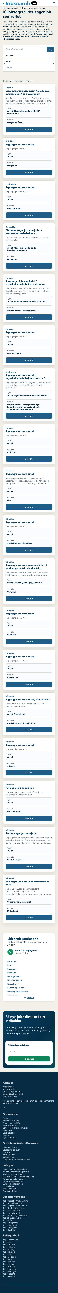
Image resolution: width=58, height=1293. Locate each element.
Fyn (9, 965)
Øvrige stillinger (10, 1191)
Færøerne (12, 969)
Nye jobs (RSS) (9, 1137)
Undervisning (9, 1186)
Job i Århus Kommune (12, 1203)
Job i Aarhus (8, 1242)
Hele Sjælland (13, 980)
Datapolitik (7, 1130)
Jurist (42, 8)
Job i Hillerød (9, 1264)
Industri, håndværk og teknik (16, 1171)
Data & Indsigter (10, 1147)
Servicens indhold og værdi (15, 1128)
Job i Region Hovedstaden (15, 1205)
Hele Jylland (13, 976)
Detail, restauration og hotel (15, 1169)
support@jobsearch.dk (13, 1094)
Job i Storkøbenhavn (12, 1210)
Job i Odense (9, 1244)
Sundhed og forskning (13, 1184)
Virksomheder (9, 1157)
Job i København (10, 1240)
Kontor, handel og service (14, 1179)
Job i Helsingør (9, 1271)
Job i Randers (9, 1252)
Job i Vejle (7, 1259)
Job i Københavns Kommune (15, 1201)
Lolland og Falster (15, 987)
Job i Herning (9, 1266)
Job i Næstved (9, 1276)
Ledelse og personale (12, 1181)
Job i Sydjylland (10, 1230)
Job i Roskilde (9, 1261)
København (12, 984)
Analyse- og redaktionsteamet (16, 1159)
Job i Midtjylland (10, 1227)
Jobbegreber (9, 1154)
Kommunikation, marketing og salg (18, 1176)
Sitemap (6, 1135)
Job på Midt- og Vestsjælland (16, 1215)
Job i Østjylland (10, 1225)
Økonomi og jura (29, 8)
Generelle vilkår (10, 1125)
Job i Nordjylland (10, 1222)
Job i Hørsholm (9, 1269)
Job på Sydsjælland (12, 1218)
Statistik (6, 1152)
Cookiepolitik (8, 1133)
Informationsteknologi (12, 1174)
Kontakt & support (11, 1120)
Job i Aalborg (9, 1247)
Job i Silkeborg (9, 1257)
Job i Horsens (9, 1274)
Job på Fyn (8, 1220)
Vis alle (30, 997)
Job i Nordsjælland (11, 1213)
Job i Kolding (8, 1254)
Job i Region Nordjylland (14, 1208)
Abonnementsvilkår (11, 1123)
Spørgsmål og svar (11, 1150)
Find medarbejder (11, 8)
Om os (5, 1118)
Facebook (4, 1108)
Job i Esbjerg (9, 1249)
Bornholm (12, 961)
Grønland (11, 972)
